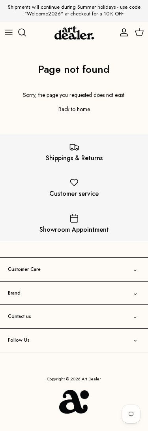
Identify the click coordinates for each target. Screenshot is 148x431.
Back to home (74, 109)
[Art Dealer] (74, 33)
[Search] (26, 32)
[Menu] (8, 32)
